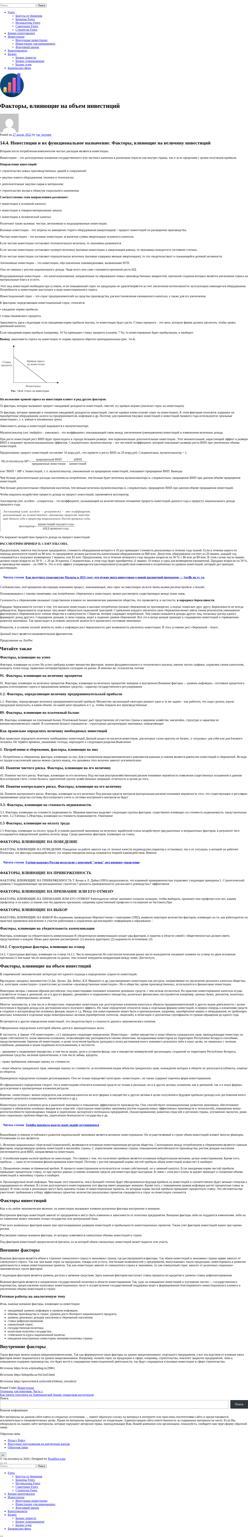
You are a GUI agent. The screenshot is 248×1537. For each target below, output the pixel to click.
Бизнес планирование (30, 61)
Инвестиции (16, 36)
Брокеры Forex (25, 19)
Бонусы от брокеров (29, 15)
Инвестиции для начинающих (35, 43)
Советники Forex (27, 26)
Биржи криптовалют (21, 33)
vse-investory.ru (9, 1)
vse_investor (43, 134)
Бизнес (12, 54)
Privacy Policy (17, 1440)
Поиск (4, 1398)
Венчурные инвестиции (31, 40)
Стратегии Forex (26, 29)
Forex (11, 12)
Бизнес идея (23, 64)
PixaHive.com (56, 1458)
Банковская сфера (19, 68)
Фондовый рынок (27, 47)
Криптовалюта (17, 50)
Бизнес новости (26, 57)
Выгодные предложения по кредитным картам (39, 1444)
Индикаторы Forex (28, 22)
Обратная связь (18, 1447)
